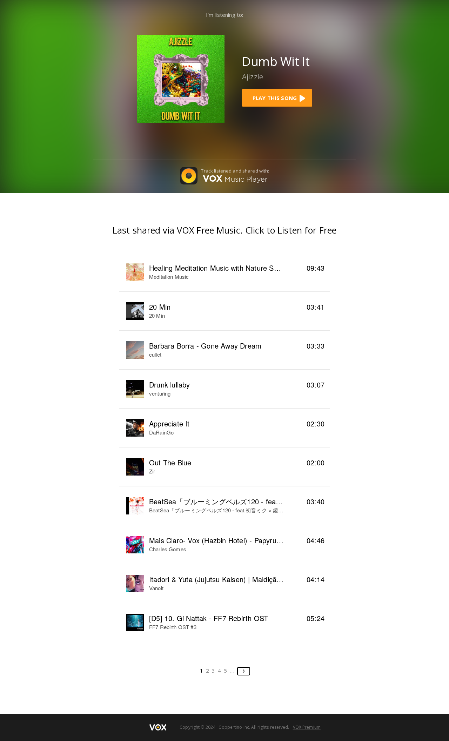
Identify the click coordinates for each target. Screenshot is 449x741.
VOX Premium (307, 727)
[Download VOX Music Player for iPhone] (180, 78)
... (232, 670)
